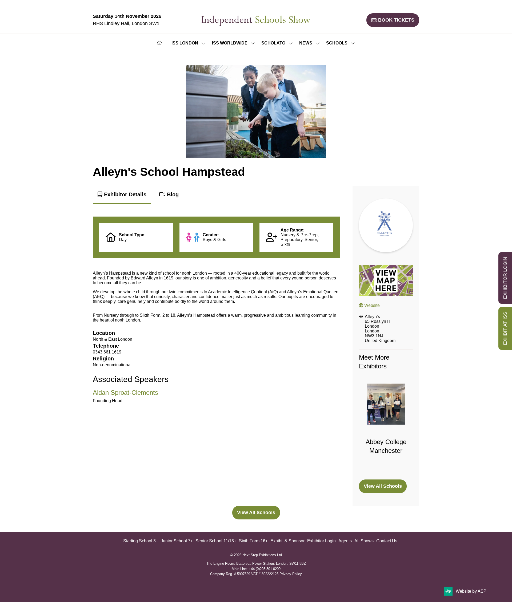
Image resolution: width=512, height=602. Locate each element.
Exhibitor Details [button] (124, 194)
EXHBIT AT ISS (505, 328)
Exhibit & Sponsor (287, 541)
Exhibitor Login (321, 541)
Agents (345, 541)
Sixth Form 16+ (253, 541)
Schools (336, 43)
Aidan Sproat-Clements (125, 392)
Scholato (273, 43)
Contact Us (386, 541)
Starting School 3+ (140, 541)
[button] (392, 20)
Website (371, 305)
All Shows (364, 541)
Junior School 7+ (177, 541)
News (305, 43)
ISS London (184, 43)
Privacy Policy (290, 574)
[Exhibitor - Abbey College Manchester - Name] (386, 428)
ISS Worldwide (229, 43)
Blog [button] (172, 194)
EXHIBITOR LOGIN (505, 278)
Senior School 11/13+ (215, 541)
